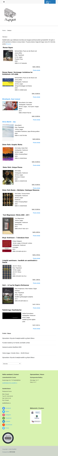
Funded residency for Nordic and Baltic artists (16, 343)
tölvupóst (8, 44)
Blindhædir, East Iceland (11, 99)
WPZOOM (12, 452)
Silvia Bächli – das (9, 122)
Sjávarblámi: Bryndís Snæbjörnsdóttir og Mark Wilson (18, 338)
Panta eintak (36, 70)
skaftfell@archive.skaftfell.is (9, 383)
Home (4, 30)
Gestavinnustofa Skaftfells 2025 (11, 347)
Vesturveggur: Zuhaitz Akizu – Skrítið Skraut (15, 353)
